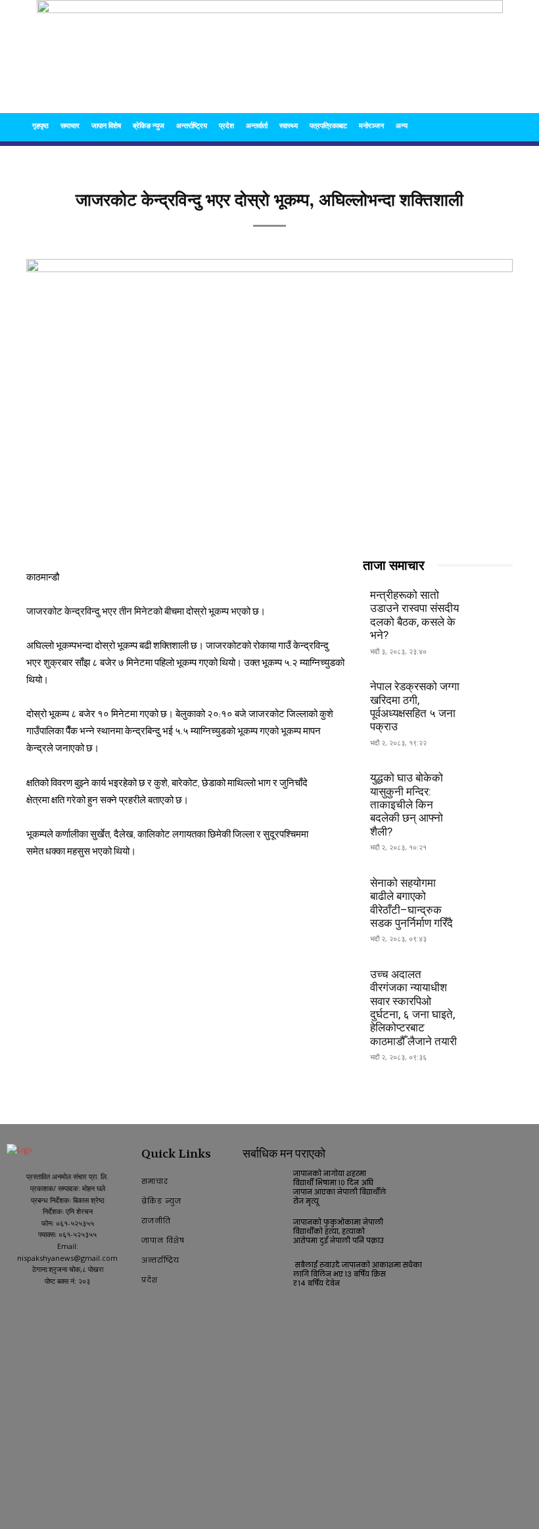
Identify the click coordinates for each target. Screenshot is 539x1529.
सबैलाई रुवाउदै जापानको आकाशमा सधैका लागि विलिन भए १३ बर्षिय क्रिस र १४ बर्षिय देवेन (358, 1274)
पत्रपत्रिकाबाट (328, 125)
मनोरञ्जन (371, 125)
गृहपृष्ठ (40, 125)
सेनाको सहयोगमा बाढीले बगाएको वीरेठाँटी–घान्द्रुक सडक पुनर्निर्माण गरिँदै (411, 902)
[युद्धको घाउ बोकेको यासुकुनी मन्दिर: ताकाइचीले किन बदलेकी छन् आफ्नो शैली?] (490, 784)
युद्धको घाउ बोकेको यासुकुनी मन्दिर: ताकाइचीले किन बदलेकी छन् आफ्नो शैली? (406, 804)
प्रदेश (226, 125)
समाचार (70, 125)
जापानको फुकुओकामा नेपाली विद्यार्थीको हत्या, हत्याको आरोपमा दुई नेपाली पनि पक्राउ (338, 1231)
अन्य (402, 125)
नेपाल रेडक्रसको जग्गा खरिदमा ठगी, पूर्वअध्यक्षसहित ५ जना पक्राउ (414, 706)
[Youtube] (35, 1307)
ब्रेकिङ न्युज (148, 125)
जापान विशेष (106, 125)
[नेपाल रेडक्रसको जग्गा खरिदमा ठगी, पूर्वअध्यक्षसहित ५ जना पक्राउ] (490, 692)
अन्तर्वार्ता (257, 125)
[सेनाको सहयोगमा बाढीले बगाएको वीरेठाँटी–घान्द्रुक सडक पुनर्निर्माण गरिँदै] (490, 888)
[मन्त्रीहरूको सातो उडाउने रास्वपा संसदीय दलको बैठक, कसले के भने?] (490, 601)
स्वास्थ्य (288, 125)
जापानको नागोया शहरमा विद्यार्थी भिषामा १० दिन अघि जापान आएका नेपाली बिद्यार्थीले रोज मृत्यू (340, 1187)
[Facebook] (14, 1307)
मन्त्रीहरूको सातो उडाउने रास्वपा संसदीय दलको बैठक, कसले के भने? (414, 615)
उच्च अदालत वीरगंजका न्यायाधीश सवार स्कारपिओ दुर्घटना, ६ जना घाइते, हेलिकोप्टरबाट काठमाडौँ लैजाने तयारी (413, 1008)
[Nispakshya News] (270, 56)
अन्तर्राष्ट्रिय (191, 125)
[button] (497, 126)
